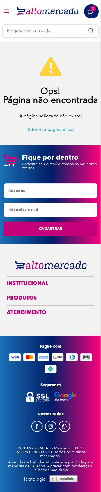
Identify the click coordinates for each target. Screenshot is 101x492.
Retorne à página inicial (50, 130)
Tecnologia (34, 479)
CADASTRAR (50, 228)
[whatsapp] (64, 431)
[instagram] (50, 431)
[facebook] (37, 431)
